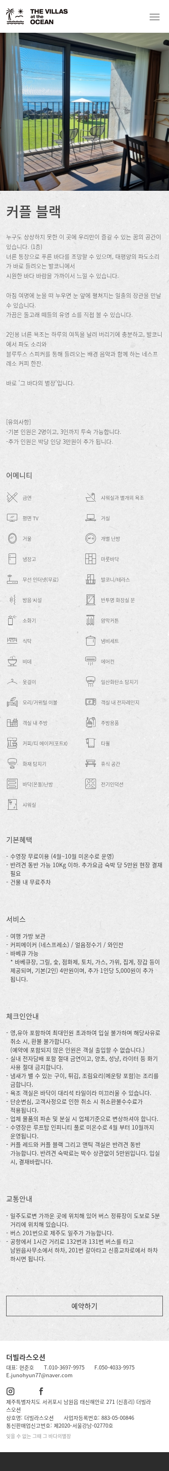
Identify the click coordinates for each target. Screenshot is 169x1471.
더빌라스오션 (26, 1357)
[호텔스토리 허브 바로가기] (84, 1462)
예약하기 (84, 1306)
